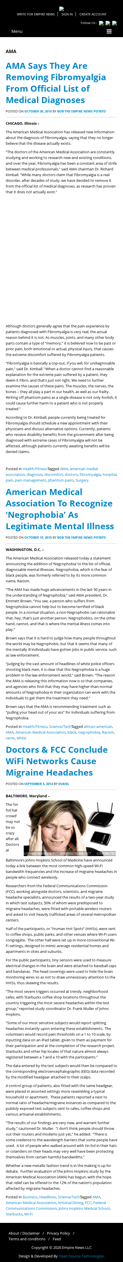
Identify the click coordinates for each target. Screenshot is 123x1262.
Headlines (47, 1197)
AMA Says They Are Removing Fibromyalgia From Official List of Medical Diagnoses (56, 83)
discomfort (53, 474)
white (21, 738)
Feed (57, 1239)
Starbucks (14, 1214)
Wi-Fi (28, 1214)
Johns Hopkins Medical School (84, 1208)
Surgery (82, 480)
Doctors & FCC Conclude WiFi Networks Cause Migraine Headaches (57, 761)
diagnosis (35, 474)
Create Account (93, 14)
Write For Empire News (36, 14)
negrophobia (89, 732)
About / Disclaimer (24, 1233)
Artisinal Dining (70, 1202)
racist (10, 738)
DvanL (63, 784)
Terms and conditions (27, 1239)
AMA (64, 468)
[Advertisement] (61, 259)
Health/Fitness (35, 468)
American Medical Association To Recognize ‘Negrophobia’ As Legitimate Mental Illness (60, 509)
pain (9, 480)
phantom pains (61, 480)
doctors (71, 474)
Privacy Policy (58, 1233)
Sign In (67, 14)
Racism (108, 732)
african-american (98, 726)
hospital (109, 474)
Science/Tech (60, 726)
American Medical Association (40, 732)
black (72, 732)
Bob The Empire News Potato (81, 111)
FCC (88, 1202)
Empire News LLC (77, 1247)
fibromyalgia (90, 474)
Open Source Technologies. (82, 1256)
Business (30, 1197)
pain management (30, 480)
